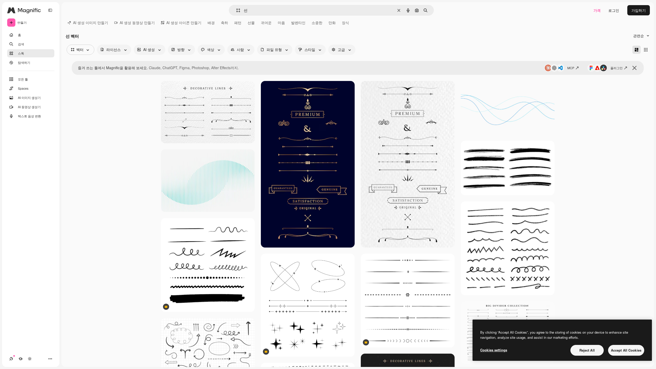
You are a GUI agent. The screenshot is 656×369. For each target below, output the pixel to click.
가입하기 (638, 10)
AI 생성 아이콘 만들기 (183, 22)
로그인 (613, 10)
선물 (251, 22)
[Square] (646, 50)
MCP (570, 68)
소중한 (317, 22)
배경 (211, 22)
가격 (597, 10)
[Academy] (20, 359)
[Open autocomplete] (236, 10)
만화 (332, 22)
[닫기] (634, 68)
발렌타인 (298, 22)
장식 (345, 22)
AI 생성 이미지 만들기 (90, 22)
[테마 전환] (30, 359)
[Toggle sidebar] (50, 10)
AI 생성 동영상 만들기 (137, 22)
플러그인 (616, 68)
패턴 (237, 22)
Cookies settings (493, 349)
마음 (281, 22)
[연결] (11, 359)
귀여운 (266, 22)
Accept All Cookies (626, 350)
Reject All (587, 350)
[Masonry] (636, 50)
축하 (224, 22)
